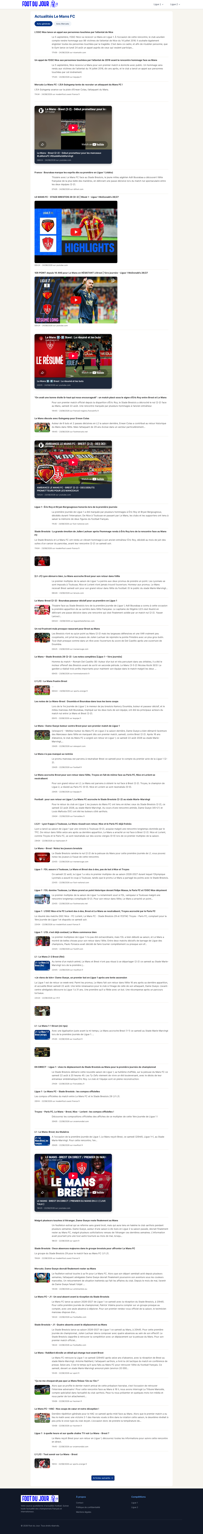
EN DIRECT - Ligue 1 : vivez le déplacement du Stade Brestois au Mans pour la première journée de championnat (95, 1067)
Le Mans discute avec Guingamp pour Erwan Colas (62, 418)
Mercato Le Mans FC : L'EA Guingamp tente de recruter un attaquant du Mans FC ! (79, 84)
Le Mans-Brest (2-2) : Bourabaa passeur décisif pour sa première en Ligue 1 (76, 600)
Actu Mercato (62, 24)
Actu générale (43, 24)
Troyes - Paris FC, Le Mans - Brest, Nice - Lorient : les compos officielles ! (74, 1111)
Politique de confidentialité (88, 1507)
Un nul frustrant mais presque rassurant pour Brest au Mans (67, 628)
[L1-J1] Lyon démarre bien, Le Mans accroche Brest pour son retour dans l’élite (77, 576)
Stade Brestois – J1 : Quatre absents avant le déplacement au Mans (71, 1324)
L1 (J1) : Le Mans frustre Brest (51, 681)
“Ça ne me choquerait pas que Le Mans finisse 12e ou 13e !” (67, 1380)
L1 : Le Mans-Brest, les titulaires (52, 1131)
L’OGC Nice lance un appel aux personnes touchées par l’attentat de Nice (74, 32)
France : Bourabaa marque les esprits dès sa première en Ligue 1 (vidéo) (74, 172)
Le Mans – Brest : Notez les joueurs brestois (58, 848)
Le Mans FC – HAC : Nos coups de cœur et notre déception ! (67, 1408)
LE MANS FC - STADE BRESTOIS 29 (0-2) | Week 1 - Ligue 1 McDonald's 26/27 (77, 197)
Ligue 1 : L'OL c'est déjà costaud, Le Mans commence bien (66, 932)
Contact (79, 1502)
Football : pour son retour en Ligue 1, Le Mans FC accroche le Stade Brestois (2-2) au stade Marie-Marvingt (92, 799)
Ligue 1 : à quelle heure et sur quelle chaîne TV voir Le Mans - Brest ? (72, 1433)
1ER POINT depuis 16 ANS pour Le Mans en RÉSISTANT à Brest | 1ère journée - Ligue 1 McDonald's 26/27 (91, 272)
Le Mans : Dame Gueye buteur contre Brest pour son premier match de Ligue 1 (77, 725)
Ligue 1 (157, 4)
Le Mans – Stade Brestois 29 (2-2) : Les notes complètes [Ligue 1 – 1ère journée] (78, 656)
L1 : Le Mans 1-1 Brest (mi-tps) (51, 1025)
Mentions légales (83, 1512)
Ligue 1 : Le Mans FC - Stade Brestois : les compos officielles (67, 1091)
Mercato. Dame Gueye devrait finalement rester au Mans (65, 1268)
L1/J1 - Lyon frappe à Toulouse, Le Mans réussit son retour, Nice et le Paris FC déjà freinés (83, 823)
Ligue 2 (174, 4)
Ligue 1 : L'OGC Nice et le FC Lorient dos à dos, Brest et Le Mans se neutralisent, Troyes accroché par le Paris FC (95, 911)
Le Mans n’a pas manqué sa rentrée (54, 754)
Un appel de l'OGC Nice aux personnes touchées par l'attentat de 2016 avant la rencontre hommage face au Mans (96, 60)
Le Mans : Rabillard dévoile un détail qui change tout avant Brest (69, 1352)
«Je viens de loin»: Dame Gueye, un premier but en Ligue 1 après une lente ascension (81, 977)
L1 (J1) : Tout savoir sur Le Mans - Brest (56, 1454)
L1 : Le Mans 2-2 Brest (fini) (49, 956)
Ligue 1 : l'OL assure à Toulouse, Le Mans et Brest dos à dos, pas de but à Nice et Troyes (82, 869)
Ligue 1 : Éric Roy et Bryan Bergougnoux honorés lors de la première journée (76, 507)
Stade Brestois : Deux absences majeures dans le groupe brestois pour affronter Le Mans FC (85, 1248)
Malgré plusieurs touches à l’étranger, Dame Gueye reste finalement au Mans (76, 1220)
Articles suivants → (103, 1478)
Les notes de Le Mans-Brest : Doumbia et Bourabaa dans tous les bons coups (76, 701)
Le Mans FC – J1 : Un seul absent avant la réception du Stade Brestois (72, 1296)
